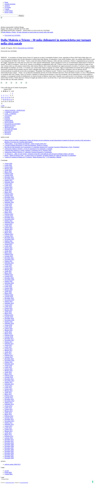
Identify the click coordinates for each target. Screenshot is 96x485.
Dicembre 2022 (9, 237)
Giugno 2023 (8, 227)
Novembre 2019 (9, 300)
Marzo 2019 (8, 313)
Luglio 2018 (8, 327)
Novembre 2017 (9, 340)
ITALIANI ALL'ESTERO (12, 35)
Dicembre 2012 (9, 439)
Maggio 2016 (8, 370)
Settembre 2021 (9, 263)
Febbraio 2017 (8, 355)
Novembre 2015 (9, 380)
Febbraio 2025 (8, 194)
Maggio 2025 (8, 189)
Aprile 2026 (8, 170)
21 (9, 99)
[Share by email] (28, 84)
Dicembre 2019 (9, 298)
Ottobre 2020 (8, 281)
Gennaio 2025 (8, 195)
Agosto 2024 (8, 204)
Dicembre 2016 (9, 359)
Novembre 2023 (9, 219)
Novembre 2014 (9, 401)
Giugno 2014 (8, 409)
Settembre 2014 (9, 404)
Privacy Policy (8, 12)
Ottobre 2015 (8, 382)
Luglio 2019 (8, 306)
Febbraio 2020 (8, 295)
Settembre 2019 (9, 303)
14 (9, 97)
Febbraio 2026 (8, 173)
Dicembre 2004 (9, 453)
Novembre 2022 (9, 239)
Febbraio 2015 (8, 396)
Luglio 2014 (8, 407)
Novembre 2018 (9, 320)
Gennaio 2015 (8, 397)
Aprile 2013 (8, 433)
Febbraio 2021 (8, 274)
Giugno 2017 (8, 348)
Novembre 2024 (9, 199)
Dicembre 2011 (9, 441)
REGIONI (7, 132)
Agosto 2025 (8, 183)
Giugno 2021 (8, 268)
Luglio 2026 (8, 165)
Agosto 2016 (8, 365)
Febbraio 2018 (8, 335)
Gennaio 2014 (8, 417)
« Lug (2, 105)
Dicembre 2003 (9, 454)
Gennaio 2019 (8, 316)
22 (11, 99)
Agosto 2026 (8, 163)
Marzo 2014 (8, 414)
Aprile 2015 (8, 392)
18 (3, 99)
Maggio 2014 (8, 411)
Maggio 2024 (8, 209)
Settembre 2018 (9, 323)
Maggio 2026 (8, 168)
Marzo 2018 (8, 333)
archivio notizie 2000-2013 (12, 464)
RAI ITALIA (8, 130)
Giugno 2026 (8, 167)
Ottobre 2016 (8, 362)
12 (5, 97)
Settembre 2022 (9, 242)
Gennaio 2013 (8, 438)
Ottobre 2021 (8, 261)
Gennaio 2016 (8, 377)
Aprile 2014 (8, 412)
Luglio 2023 (8, 226)
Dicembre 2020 (9, 278)
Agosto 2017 (8, 345)
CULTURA (8, 115)
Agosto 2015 (8, 385)
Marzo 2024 (8, 212)
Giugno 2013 (8, 429)
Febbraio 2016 (8, 375)
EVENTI (7, 119)
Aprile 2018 (8, 332)
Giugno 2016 (8, 369)
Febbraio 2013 (8, 436)
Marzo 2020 (8, 293)
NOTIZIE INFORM (10, 129)
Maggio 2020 (8, 290)
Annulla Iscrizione (9, 4)
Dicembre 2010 (9, 443)
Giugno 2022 (8, 247)
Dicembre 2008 (9, 446)
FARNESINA (8, 120)
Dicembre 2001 (9, 456)
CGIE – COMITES (10, 114)
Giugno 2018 (8, 328)
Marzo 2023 (8, 232)
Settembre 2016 (9, 364)
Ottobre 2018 (8, 321)
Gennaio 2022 (8, 256)
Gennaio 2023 (8, 236)
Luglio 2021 (8, 266)
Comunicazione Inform (9, 482)
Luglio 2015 (8, 387)
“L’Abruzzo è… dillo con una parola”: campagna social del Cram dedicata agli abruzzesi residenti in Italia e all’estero (39, 154)
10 (2, 97)
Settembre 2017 (9, 343)
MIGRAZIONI (9, 127)
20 (7, 99)
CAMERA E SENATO (11, 112)
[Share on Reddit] (13, 84)
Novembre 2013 (9, 421)
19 (5, 99)
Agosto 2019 (8, 305)
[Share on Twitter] (8, 84)
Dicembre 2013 (9, 419)
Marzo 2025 (8, 192)
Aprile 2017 (8, 352)
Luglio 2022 (8, 246)
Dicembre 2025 (9, 177)
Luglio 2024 (8, 205)
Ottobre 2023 (8, 221)
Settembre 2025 (9, 182)
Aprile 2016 (8, 372)
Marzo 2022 (8, 252)
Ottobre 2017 (8, 342)
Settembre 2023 (9, 222)
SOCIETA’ (7, 134)
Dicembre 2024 (9, 197)
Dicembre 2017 (9, 338)
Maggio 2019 (8, 310)
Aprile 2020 (8, 291)
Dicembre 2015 (9, 379)
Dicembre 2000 (9, 458)
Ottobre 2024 (8, 200)
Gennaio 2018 (8, 337)
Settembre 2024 (9, 202)
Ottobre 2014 (8, 402)
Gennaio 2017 (8, 357)
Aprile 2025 (8, 190)
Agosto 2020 (8, 284)
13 (7, 97)
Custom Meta (8, 474)
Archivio (7, 5)
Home (6, 2)
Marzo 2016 (8, 374)
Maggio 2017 (8, 350)
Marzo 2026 (8, 172)
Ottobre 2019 (8, 301)
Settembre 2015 (9, 384)
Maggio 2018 (8, 330)
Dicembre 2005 (9, 451)
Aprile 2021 (8, 271)
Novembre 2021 (9, 259)
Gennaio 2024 (8, 215)
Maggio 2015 (8, 390)
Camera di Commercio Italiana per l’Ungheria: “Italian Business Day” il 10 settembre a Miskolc (32, 157)
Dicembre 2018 (9, 318)
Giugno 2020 (8, 288)
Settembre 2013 (9, 424)
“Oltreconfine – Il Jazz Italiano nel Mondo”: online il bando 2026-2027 (25, 143)
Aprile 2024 (8, 210)
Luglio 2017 (8, 347)
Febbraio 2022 (8, 254)
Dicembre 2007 (9, 448)
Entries (8, 472)
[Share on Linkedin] (23, 84)
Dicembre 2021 (9, 258)
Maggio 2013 (8, 431)
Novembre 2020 (9, 279)
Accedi (6, 471)
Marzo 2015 (8, 394)
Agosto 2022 (8, 244)
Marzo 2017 (8, 353)
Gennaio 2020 (8, 296)
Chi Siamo (7, 7)
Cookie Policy (8, 11)
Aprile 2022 (8, 251)
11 (3, 97)
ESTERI (7, 117)
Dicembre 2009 (9, 444)
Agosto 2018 (8, 325)
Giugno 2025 (8, 187)
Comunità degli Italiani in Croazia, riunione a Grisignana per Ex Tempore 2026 (27, 150)
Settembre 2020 (9, 283)
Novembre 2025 (9, 178)
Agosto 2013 (8, 426)
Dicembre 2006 (9, 449)
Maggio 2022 (8, 249)
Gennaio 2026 (8, 175)
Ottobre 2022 (8, 241)
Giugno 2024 (8, 207)
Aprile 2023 (8, 231)
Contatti (6, 9)
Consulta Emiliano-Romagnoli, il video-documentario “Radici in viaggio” (26, 145)
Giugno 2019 (8, 308)
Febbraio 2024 (8, 214)
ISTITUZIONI (8, 122)
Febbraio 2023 (8, 234)
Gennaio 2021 (8, 276)
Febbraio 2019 (8, 315)
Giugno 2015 (8, 389)
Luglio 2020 (8, 286)
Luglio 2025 (8, 185)
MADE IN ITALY (10, 125)
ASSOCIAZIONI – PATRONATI (14, 110)
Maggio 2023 (8, 229)
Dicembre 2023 (9, 217)
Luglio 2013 (8, 428)
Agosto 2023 (8, 224)
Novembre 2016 (9, 360)
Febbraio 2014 (8, 416)
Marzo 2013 (8, 434)
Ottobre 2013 (8, 422)
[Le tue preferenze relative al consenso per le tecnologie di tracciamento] (92, 482)
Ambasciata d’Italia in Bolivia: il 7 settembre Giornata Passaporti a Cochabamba (28, 152)
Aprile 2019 (8, 311)
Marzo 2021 (8, 273)
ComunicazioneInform (24, 482)
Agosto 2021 (8, 264)
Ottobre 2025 (8, 180)
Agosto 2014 (8, 406)
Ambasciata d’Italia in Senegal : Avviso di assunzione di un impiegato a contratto (28, 149)
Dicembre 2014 (9, 399)
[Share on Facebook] (3, 84)
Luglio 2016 (8, 367)
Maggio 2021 (8, 269)
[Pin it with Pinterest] (18, 84)
